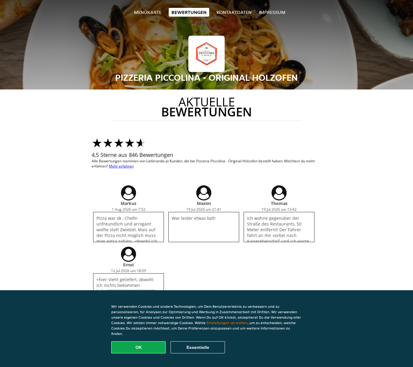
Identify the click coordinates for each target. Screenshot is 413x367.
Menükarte (147, 12)
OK (138, 347)
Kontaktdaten (234, 12)
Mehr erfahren (121, 166)
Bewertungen (189, 12)
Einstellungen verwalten (227, 322)
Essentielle (198, 347)
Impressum (272, 12)
